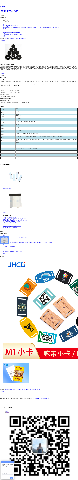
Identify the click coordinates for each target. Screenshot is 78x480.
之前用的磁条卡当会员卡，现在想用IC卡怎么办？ (14, 222)
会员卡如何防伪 (8, 223)
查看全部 (4, 253)
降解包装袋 (13, 389)
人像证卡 (21, 29)
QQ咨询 (7, 411)
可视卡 (4, 29)
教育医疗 (18, 29)
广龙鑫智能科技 (8, 389)
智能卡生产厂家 (30, 389)
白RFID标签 (31, 27)
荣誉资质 (13, 34)
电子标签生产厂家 (36, 389)
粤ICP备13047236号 (38, 398)
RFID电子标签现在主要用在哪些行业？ (12, 221)
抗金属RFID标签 (18, 27)
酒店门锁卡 (19, 237)
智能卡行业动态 (12, 32)
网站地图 (47, 398)
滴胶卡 (12, 237)
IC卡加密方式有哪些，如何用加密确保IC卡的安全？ (14, 218)
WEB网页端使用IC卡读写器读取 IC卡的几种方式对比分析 (15, 220)
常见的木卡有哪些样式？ (9, 217)
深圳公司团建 (24, 389)
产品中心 (6, 38)
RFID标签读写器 (10, 246)
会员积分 (11, 29)
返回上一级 (2, 40)
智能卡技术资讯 (6, 32)
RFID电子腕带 (56, 27)
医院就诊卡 (23, 237)
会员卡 (11, 251)
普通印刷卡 (16, 25)
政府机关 (7, 29)
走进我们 (20, 34)
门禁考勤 (14, 29)
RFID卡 (4, 25)
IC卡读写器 (5, 246)
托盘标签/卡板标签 (11, 27)
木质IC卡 (15, 237)
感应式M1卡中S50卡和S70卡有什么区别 (12, 219)
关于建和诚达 (5, 34)
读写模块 (14, 246)
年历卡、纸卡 (15, 251)
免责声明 (44, 398)
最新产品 (9, 34)
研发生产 (17, 34)
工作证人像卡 (27, 237)
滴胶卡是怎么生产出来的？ (10, 227)
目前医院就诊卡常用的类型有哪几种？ (12, 226)
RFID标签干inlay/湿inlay (38, 27)
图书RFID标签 (5, 27)
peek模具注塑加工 (18, 389)
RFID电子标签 (8, 25)
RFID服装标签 (45, 27)
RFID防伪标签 (51, 27)
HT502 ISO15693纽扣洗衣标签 (20, 38)
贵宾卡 (9, 251)
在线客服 (7, 412)
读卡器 (12, 25)
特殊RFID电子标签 (25, 27)
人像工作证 (20, 251)
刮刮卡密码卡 (5, 251)
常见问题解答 (17, 32)
